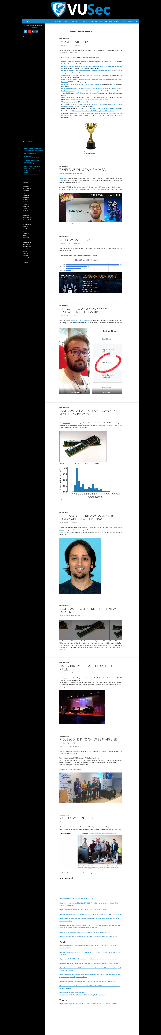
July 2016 (25, 251)
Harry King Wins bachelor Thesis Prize (86, 667)
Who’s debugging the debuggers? (86, 93)
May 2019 (25, 202)
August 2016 (26, 249)
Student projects (114, 21)
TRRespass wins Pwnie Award (82, 169)
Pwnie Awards (83, 102)
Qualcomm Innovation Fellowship (81, 320)
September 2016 (27, 246)
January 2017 (26, 237)
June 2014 (25, 262)
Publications (93, 21)
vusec (27, 21)
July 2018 (25, 208)
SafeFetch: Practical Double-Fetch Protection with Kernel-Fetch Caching (85, 70)
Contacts (131, 21)
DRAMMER (97, 187)
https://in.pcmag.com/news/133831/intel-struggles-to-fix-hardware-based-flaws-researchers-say (90, 914)
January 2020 (26, 197)
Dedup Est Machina (80, 187)
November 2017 (27, 219)
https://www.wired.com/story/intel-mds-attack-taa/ (76, 898)
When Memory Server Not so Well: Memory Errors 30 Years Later (86, 100)
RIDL (80, 753)
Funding (123, 21)
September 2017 (27, 224)
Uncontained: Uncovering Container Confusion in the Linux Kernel (83, 75)
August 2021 (26, 186)
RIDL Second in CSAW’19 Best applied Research (88, 741)
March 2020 (26, 195)
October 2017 (26, 222)
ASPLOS (67, 93)
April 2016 (25, 255)
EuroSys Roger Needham (96, 97)
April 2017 (25, 231)
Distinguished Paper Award (105, 115)
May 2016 (25, 253)
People (67, 21)
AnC (88, 187)
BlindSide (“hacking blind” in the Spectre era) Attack (89, 104)
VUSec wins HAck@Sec (77, 240)
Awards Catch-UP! (74, 42)
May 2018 (25, 210)
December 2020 (27, 188)
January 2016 (26, 260)
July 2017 (25, 228)
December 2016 (27, 240)
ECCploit (73, 753)
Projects (74, 21)
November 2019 (27, 199)
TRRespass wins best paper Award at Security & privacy (88, 412)
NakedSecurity (64, 647)
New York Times (115, 829)
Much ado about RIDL (76, 818)
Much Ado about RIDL (73, 769)
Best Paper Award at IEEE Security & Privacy (108, 189)
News (100, 21)
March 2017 (26, 233)
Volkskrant (92, 647)
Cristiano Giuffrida (87, 527)
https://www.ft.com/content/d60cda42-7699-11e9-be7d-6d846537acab (82, 910)
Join (105, 21)
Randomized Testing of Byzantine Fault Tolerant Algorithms (81, 84)
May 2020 (25, 193)
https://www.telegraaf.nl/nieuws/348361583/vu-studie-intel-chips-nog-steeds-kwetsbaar (88, 1004)
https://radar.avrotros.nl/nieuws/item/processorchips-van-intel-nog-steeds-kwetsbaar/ (87, 981)
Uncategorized (64, 38)
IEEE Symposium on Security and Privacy (108, 425)
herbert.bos (76, 45)
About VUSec (58, 21)
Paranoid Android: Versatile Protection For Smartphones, (81, 61)
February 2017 (26, 235)
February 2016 (26, 257)
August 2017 (26, 226)
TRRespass (62, 178)
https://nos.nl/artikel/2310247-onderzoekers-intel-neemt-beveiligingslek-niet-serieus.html (88, 959)
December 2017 (27, 217)
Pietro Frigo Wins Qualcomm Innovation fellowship (83, 310)
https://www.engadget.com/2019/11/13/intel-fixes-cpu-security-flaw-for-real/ (84, 932)
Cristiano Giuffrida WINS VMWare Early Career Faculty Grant (87, 517)
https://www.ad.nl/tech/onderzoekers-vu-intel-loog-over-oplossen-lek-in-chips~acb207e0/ (88, 963)
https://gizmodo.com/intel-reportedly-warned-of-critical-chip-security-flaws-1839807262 (88, 936)
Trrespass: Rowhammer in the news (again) (88, 610)
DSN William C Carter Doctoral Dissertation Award (103, 108)
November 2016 (27, 242)
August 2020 (26, 190)
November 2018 (27, 206)
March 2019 (26, 204)
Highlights (84, 21)
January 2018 (26, 215)
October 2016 (26, 244)
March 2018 (26, 213)
